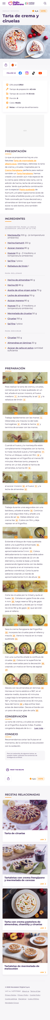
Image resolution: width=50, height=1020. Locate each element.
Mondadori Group (12, 1003)
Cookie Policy (35, 995)
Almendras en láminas (19, 343)
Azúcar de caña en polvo (20, 348)
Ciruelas (12, 318)
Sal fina (11, 261)
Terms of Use (35, 991)
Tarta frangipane (25, 173)
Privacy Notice (10, 995)
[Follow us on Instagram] (27, 73)
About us (25, 991)
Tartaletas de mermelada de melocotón (21, 967)
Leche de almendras (18, 295)
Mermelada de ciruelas (20, 313)
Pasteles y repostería (11, 11)
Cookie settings (11, 999)
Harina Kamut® (16, 243)
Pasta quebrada (27, 189)
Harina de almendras (19, 280)
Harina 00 (13, 285)
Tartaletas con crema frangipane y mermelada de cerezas (24, 879)
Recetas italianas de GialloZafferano (21, 3)
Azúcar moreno (16, 248)
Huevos (11, 253)
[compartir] (6, 65)
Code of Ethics (33, 999)
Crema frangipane (14, 170)
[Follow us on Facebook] (20, 73)
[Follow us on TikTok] (34, 73)
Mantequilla (14, 235)
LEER (42, 839)
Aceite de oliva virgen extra (22, 290)
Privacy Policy (23, 995)
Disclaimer (22, 999)
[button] (37, 728)
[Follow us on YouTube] (40, 73)
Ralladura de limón (18, 266)
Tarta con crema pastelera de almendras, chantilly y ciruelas (23, 923)
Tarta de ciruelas (14, 833)
